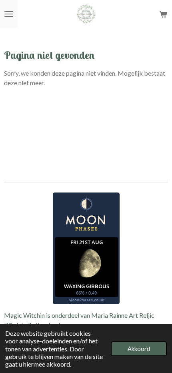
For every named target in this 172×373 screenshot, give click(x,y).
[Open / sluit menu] (9, 14)
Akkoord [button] (139, 348)
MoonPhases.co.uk (86, 300)
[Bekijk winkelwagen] (163, 14)
